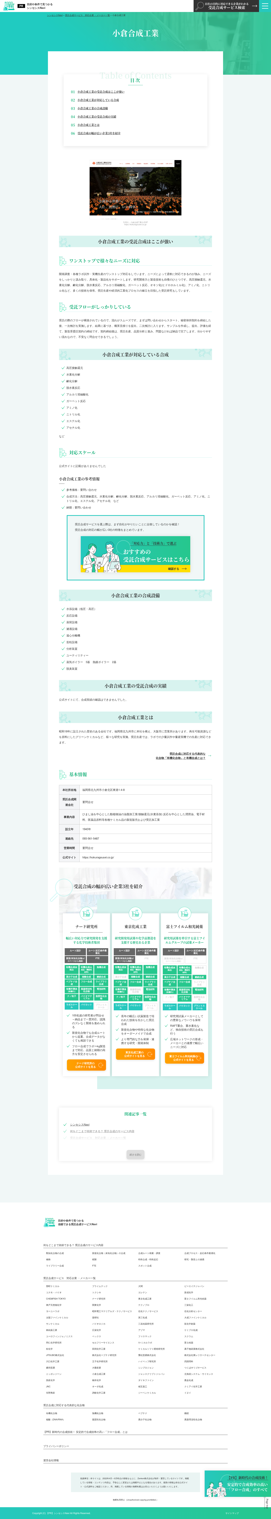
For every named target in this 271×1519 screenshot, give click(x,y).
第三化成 (142, 1317)
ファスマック (145, 1336)
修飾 (48, 1259)
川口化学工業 (52, 1361)
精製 (94, 1259)
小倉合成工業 (98, 1373)
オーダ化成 (97, 1386)
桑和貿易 (50, 1367)
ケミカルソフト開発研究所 (151, 1348)
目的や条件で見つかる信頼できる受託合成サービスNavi (77, 1222)
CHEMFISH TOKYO (56, 1298)
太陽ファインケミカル (57, 1317)
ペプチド (142, 1413)
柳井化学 (96, 1380)
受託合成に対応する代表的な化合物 (64, 1405)
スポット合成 (145, 1265)
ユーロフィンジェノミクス (59, 1336)
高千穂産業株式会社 (194, 1348)
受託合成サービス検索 (227, 6)
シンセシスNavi (79, 1124)
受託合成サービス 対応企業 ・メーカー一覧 (98, 1138)
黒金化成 (188, 1380)
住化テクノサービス (148, 1311)
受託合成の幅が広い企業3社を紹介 (99, 133)
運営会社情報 (51, 1460)
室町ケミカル (52, 1286)
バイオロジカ (98, 1323)
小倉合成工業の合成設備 (92, 108)
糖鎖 (186, 1413)
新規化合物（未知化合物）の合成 (108, 1253)
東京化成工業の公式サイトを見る (134, 1054)
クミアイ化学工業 (193, 1386)
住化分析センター (193, 1311)
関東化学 (96, 1304)
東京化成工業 (145, 1298)
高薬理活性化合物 (193, 1419)
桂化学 (49, 1348)
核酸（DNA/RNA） (55, 1419)
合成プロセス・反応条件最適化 (199, 1253)
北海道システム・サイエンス (198, 1373)
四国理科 (188, 1361)
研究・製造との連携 (194, 1259)
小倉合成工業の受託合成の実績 (96, 116)
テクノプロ (143, 1304)
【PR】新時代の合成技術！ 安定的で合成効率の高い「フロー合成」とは (85, 1432)
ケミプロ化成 (191, 1329)
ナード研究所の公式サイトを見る (85, 1065)
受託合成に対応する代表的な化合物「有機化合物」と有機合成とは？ (181, 756)
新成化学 (188, 1292)
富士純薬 (188, 1342)
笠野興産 (50, 1392)
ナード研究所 (98, 1298)
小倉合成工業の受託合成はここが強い (100, 92)
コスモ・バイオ (54, 1292)
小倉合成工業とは (88, 125)
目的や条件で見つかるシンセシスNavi (40, 6)
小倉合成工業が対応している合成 (98, 100)
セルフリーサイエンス (103, 1342)
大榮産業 (96, 1367)
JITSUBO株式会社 (55, 1355)
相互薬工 (142, 1386)
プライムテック (100, 1286)
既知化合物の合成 (55, 1253)
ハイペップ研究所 (147, 1361)
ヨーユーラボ (52, 1311)
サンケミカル (52, 1323)
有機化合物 (51, 1413)
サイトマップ (232, 1513)
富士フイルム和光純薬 (195, 1298)
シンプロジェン (146, 1367)
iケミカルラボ (145, 1342)
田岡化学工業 (98, 1348)
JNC (48, 1386)
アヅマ (141, 1329)
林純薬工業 (51, 1329)
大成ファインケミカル (195, 1317)
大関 (140, 1286)
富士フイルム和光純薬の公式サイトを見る (183, 1058)
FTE (94, 1265)
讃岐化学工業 (98, 1392)
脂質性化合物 (98, 1419)
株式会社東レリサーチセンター (199, 1355)
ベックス (96, 1336)
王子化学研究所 (100, 1361)
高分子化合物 (145, 1419)
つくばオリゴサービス (195, 1367)
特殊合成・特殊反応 (148, 1259)
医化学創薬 (189, 1323)
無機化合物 (97, 1413)
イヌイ (187, 1392)
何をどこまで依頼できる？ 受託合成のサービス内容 (102, 1131)
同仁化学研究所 (54, 1342)
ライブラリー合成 (55, 1265)
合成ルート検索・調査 (149, 1253)
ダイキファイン (146, 1380)
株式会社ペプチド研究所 (104, 1355)
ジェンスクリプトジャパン (151, 1373)
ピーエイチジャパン (194, 1286)
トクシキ (96, 1292)
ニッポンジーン (54, 1373)
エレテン (142, 1292)
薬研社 (95, 1317)
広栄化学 (96, 1329)
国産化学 (50, 1380)
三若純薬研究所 (146, 1323)
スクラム (188, 1336)
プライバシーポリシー (56, 1446)
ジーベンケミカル (147, 1392)
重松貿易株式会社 (147, 1355)
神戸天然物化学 (54, 1304)
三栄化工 (188, 1304)
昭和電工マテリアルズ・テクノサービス (112, 1311)
